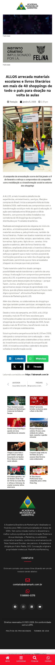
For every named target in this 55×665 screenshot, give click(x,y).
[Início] (7, 658)
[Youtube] (40, 607)
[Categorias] (21, 658)
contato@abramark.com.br (27, 584)
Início (7, 661)
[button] (16, 358)
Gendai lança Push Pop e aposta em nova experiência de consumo (16, 431)
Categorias (21, 661)
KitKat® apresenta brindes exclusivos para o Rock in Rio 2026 (38, 409)
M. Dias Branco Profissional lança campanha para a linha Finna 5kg (38, 479)
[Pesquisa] (35, 658)
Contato (48, 661)
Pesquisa (34, 661)
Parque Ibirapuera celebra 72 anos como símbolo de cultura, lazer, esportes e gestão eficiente (38, 433)
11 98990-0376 (27, 595)
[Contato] (48, 658)
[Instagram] (23, 607)
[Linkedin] (32, 607)
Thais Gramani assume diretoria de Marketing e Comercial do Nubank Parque (16, 410)
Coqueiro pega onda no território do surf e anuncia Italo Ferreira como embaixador (38, 455)
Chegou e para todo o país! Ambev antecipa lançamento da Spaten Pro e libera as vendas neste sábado (15, 456)
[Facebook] (15, 607)
